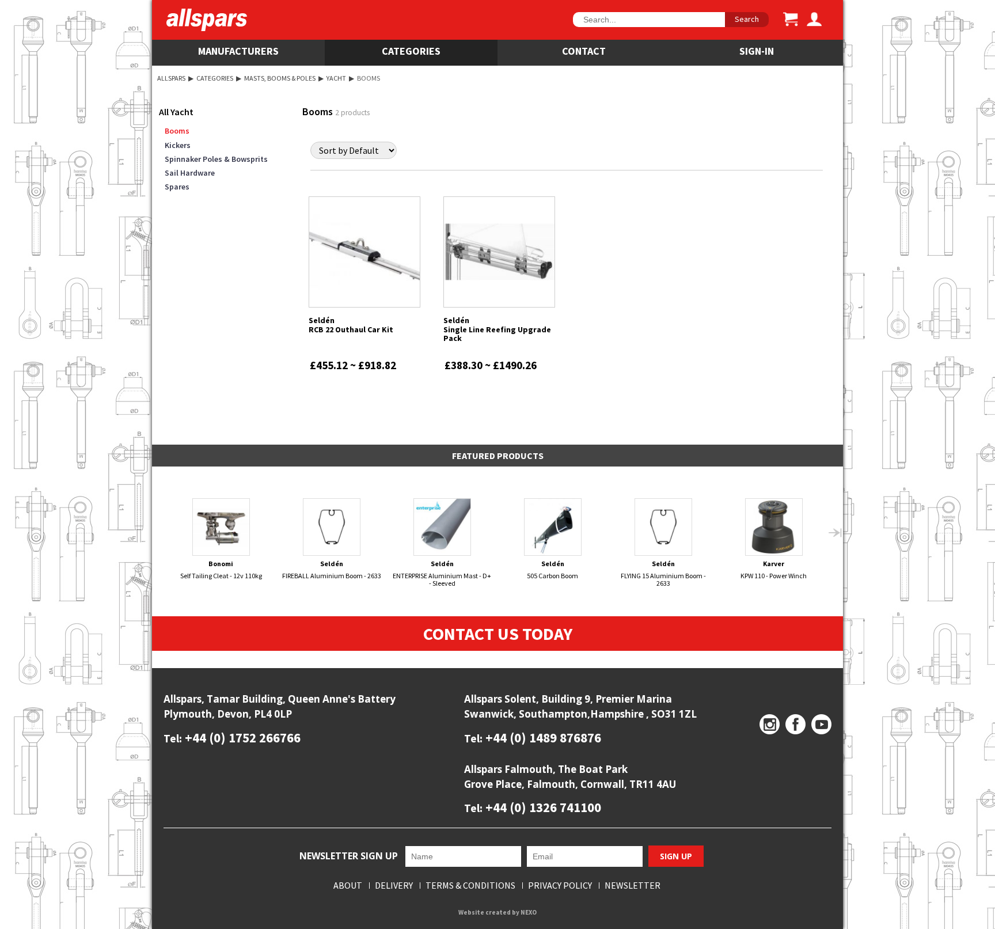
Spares (177, 186)
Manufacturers (238, 51)
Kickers (178, 145)
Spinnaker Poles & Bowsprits (216, 159)
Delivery (394, 885)
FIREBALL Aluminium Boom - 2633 (331, 569)
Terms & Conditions (470, 885)
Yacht (336, 78)
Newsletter (632, 885)
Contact (584, 51)
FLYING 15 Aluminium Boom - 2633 (663, 573)
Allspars (171, 78)
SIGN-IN (756, 51)
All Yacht (176, 111)
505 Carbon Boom (552, 569)
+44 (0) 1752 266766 (241, 737)
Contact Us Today (497, 633)
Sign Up (676, 856)
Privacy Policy (560, 885)
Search (747, 19)
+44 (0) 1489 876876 (542, 737)
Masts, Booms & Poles (280, 78)
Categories (411, 51)
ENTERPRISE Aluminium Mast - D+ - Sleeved (442, 573)
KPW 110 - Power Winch (773, 569)
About (347, 885)
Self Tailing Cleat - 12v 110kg (221, 569)
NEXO (529, 912)
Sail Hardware (190, 173)
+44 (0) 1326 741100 (542, 807)
